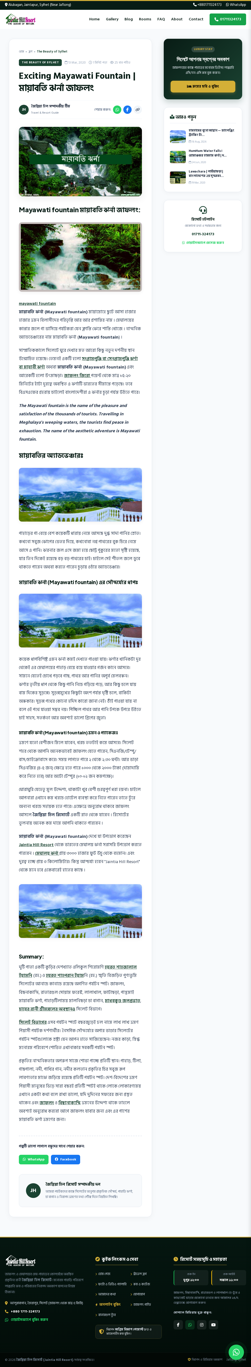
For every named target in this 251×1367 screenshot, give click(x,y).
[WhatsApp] (190, 1324)
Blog (129, 19)
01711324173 (230, 19)
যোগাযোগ (139, 1294)
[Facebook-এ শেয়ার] (127, 109)
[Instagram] (201, 1324)
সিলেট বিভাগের (33, 1022)
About (177, 19)
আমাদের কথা (107, 1294)
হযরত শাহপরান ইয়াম (65, 975)
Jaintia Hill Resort (36, 844)
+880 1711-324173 (25, 1311)
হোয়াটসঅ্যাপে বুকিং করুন (29, 1320)
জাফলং (46, 1102)
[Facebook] (178, 1324)
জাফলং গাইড (142, 1304)
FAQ (161, 19)
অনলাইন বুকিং (110, 1304)
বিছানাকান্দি (69, 1102)
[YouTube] (213, 1324)
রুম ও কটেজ (141, 1284)
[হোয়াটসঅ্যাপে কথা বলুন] (236, 1352)
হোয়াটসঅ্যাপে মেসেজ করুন (205, 243)
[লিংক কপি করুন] (138, 109)
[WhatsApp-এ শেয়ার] (117, 109)
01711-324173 (203, 234)
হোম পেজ (104, 1274)
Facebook (68, 1159)
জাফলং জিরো (77, 375)
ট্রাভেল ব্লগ (140, 1274)
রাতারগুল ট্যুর (107, 1315)
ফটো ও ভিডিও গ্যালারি (112, 1284)
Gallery (112, 19)
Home (94, 19)
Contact (196, 19)
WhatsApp (237, 5)
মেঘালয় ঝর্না (47, 853)
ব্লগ (30, 51)
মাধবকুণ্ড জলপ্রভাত (122, 1000)
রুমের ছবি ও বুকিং (205, 86)
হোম (21, 51)
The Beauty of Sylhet (52, 51)
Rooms (145, 19)
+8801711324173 (209, 5)
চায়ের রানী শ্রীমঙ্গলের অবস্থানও (47, 1009)
